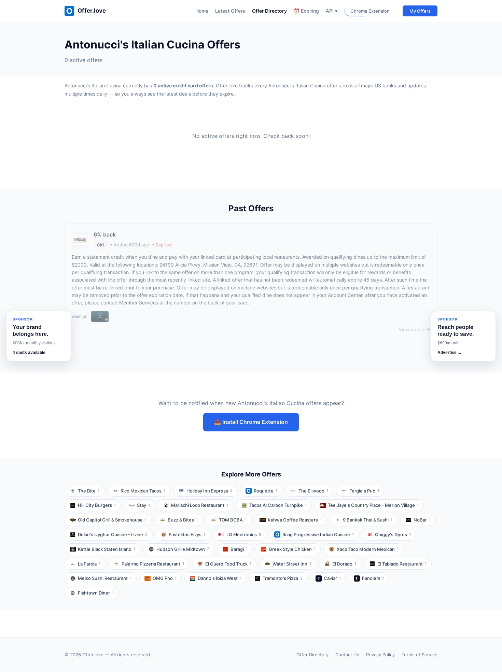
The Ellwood (313, 491)
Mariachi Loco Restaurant (199, 505)
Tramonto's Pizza (283, 578)
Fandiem (373, 578)
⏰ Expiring (306, 11)
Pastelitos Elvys (187, 534)
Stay (143, 505)
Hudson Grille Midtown (182, 549)
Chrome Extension (370, 11)
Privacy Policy (380, 654)
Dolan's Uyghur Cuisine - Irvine (113, 534)
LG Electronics (243, 534)
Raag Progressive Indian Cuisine (318, 534)
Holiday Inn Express (209, 491)
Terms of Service (419, 654)
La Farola (89, 564)
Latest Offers (230, 11)
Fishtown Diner (96, 593)
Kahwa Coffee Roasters (295, 520)
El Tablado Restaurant (402, 564)
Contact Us (347, 654)
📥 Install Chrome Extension (251, 421)
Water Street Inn (292, 564)
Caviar (332, 578)
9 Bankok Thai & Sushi (367, 520)
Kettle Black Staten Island (106, 549)
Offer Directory (269, 11)
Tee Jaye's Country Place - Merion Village (373, 505)
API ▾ (331, 11)
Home (201, 11)
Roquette (265, 491)
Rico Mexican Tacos (143, 491)
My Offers (420, 11)
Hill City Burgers (97, 505)
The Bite (88, 491)
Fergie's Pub (364, 491)
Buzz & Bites (183, 520)
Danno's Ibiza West (219, 578)
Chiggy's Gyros (393, 534)
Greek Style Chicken (292, 549)
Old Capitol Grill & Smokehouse (112, 520)
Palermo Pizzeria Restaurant (153, 564)
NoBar (422, 520)
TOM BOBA (233, 520)
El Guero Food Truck (228, 564)
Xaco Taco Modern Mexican (368, 549)
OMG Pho (165, 578)
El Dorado (344, 564)
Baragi (239, 549)
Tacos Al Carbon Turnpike (278, 505)
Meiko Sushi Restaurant (104, 578)
